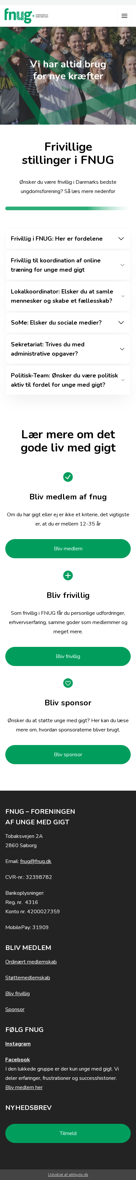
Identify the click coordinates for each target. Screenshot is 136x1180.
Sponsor (14, 1009)
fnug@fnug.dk (35, 861)
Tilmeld (68, 1133)
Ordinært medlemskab (31, 961)
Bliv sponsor (68, 754)
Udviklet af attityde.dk (68, 1174)
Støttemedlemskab (27, 977)
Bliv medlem (68, 548)
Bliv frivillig (68, 656)
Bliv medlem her (24, 1087)
